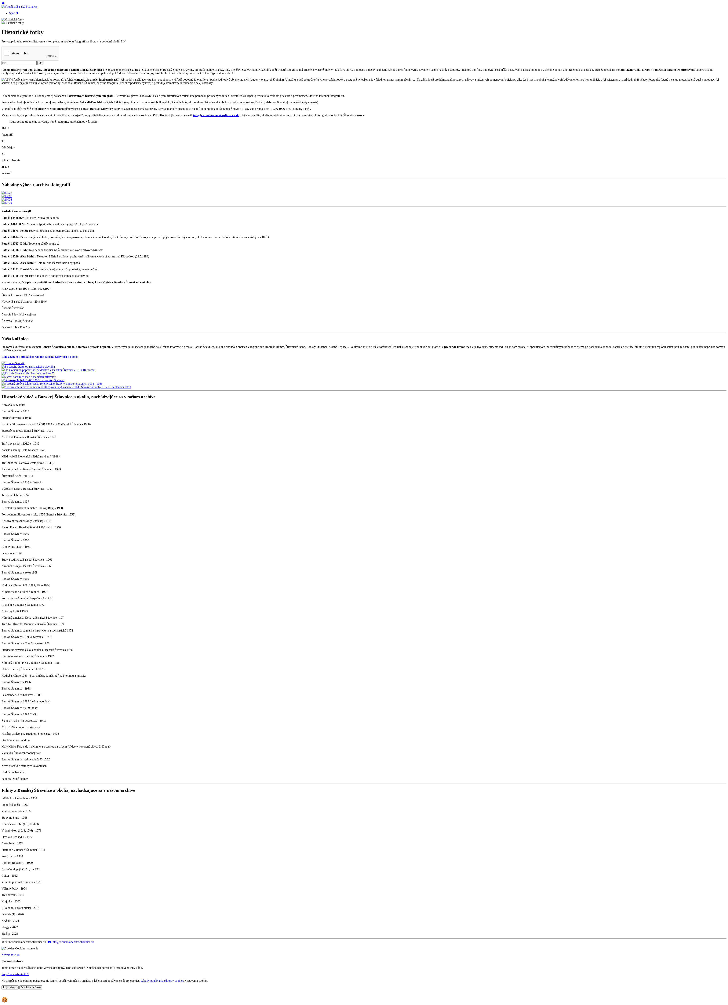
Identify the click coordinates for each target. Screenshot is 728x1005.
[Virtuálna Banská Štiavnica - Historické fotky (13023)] (7, 192)
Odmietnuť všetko (31, 987)
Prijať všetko (10, 987)
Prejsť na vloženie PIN (15, 974)
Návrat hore (9, 954)
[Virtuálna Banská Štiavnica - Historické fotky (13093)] (7, 196)
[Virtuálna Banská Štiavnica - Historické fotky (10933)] (7, 199)
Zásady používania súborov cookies (162, 980)
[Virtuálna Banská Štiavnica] (19, 6)
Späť (12, 13)
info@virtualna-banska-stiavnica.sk (72, 942)
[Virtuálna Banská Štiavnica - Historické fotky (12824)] (7, 203)
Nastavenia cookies (196, 980)
